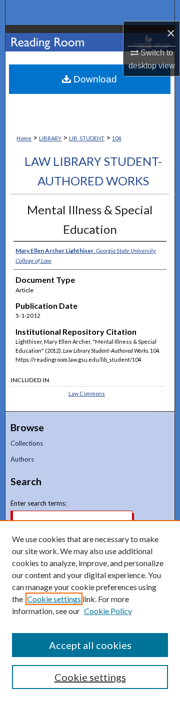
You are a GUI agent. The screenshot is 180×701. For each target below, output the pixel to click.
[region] (90, 610)
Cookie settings (54, 599)
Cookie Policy (108, 611)
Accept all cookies (90, 645)
